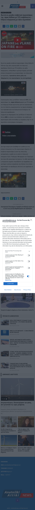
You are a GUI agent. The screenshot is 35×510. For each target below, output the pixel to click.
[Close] (31, 220)
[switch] (28, 255)
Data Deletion (8, 289)
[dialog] (17, 255)
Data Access (17, 289)
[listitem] (17, 251)
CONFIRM (10, 283)
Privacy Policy (27, 289)
